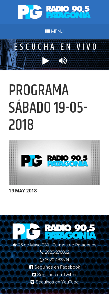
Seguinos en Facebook (56, 267)
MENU (57, 31)
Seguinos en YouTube (56, 282)
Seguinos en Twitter (56, 274)
